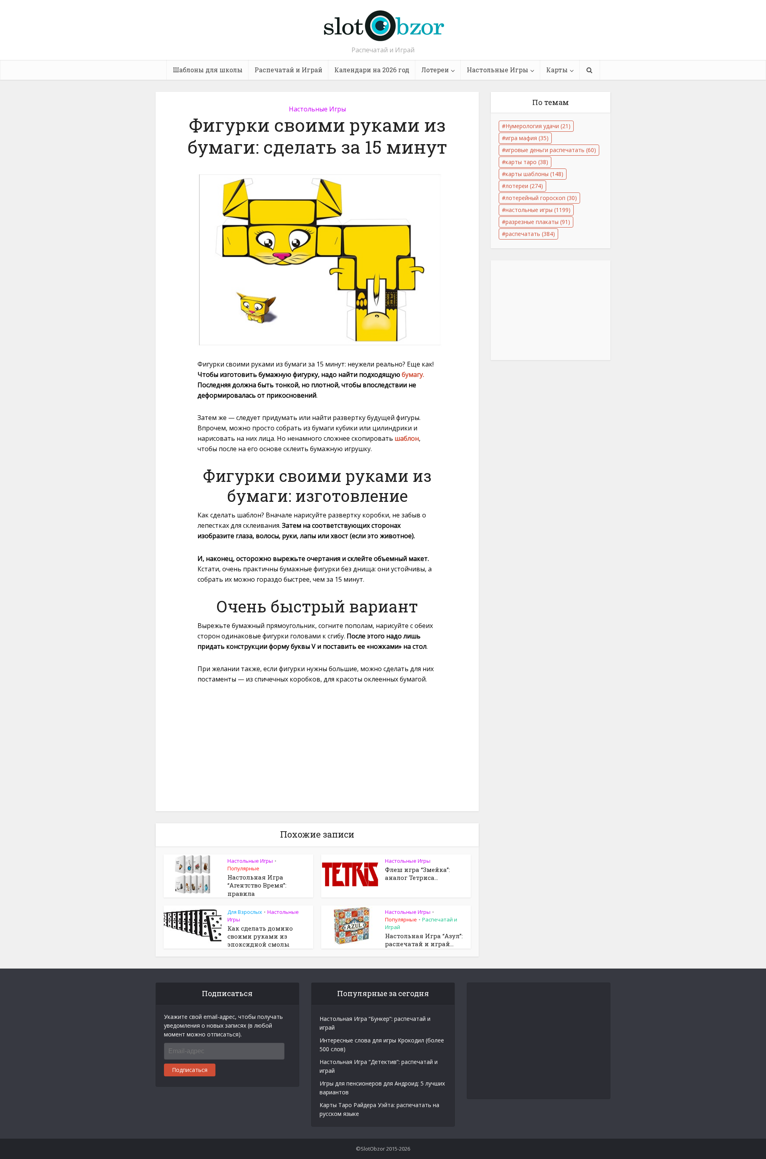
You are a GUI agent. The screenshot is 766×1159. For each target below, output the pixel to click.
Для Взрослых (244, 911)
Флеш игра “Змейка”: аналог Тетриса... (417, 874)
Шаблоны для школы (208, 69)
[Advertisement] (317, 752)
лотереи (524, 186)
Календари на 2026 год (371, 69)
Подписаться (189, 1070)
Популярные (243, 868)
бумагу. (413, 374)
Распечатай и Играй (288, 69)
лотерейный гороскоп (541, 198)
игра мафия (527, 138)
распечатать (530, 234)
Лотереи (435, 69)
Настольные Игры (497, 69)
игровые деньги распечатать (550, 150)
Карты (557, 69)
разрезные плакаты (537, 222)
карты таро (526, 162)
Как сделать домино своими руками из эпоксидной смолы (260, 936)
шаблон (407, 438)
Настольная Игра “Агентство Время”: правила (256, 885)
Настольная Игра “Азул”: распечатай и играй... (424, 940)
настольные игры (538, 210)
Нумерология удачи (538, 126)
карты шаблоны (534, 174)
